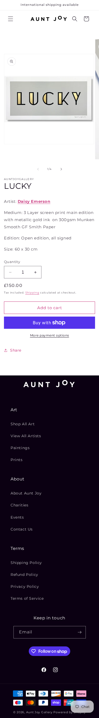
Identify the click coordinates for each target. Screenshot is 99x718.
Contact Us (22, 529)
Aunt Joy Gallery (39, 712)
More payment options (49, 335)
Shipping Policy (26, 562)
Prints (17, 459)
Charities (19, 505)
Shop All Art (23, 424)
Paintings (20, 447)
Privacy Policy (25, 586)
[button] (10, 19)
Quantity (12, 262)
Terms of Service (27, 598)
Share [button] (15, 350)
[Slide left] (38, 169)
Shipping (32, 292)
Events (17, 517)
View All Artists (26, 436)
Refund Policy (24, 574)
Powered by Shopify (69, 712)
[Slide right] (61, 169)
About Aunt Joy (26, 493)
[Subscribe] (80, 632)
